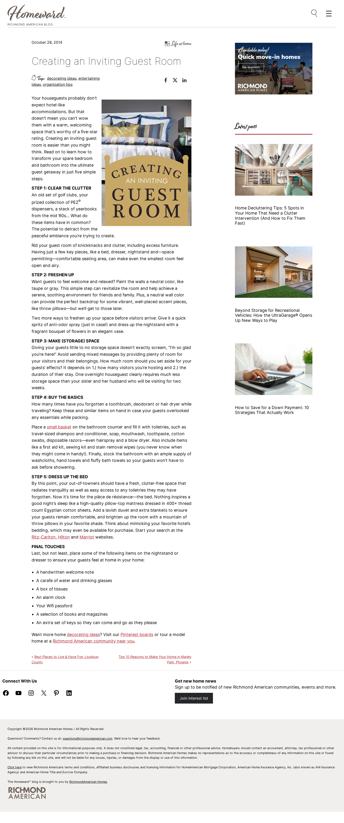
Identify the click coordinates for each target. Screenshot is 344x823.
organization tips (58, 84)
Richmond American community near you (93, 641)
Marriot (87, 537)
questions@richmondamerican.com (87, 738)
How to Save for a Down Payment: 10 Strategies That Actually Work (272, 410)
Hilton (64, 537)
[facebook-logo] (168, 81)
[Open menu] (314, 13)
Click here (14, 767)
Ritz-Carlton (44, 537)
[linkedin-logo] (186, 81)
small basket (59, 426)
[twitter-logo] (177, 81)
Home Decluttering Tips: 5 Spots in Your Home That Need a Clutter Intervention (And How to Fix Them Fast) (270, 215)
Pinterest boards (137, 634)
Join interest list (194, 698)
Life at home (181, 43)
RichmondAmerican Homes (88, 781)
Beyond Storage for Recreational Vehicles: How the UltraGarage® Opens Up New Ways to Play (273, 315)
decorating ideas (62, 78)
